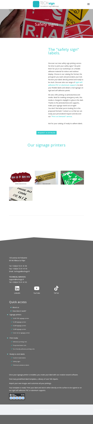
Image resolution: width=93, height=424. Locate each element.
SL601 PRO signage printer (21, 318)
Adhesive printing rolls (20, 342)
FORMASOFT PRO (44, 410)
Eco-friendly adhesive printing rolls (23, 349)
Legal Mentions (54, 410)
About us (15, 307)
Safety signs (16, 361)
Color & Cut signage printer (21, 333)
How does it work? (19, 311)
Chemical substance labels (21, 365)
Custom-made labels (19, 358)
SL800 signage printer (19, 329)
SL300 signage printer (19, 322)
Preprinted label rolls (19, 345)
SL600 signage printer (19, 325)
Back (46, 20)
